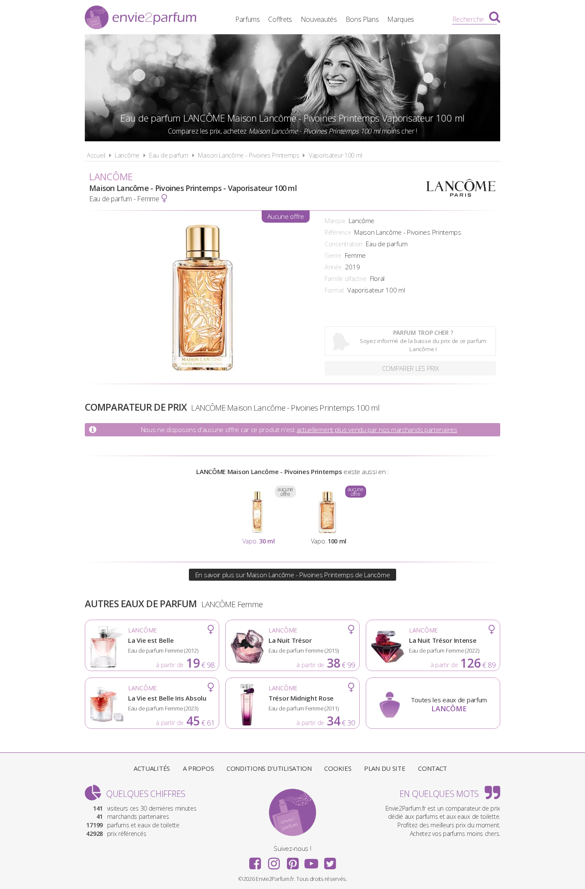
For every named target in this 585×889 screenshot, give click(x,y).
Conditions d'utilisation (269, 768)
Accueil (96, 155)
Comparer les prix (410, 368)
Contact (432, 768)
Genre (333, 255)
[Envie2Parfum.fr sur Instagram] (274, 861)
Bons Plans (362, 19)
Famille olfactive (346, 278)
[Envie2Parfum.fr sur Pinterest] (292, 861)
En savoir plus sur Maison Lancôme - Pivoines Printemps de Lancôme (292, 574)
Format (334, 290)
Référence (338, 232)
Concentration (343, 244)
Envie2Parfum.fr (140, 18)
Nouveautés (319, 19)
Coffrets (280, 19)
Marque (335, 221)
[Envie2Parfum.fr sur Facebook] (255, 861)
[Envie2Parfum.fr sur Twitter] (330, 861)
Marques (400, 19)
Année (333, 267)
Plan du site (384, 768)
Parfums (247, 19)
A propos (198, 768)
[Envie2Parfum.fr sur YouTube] (311, 861)
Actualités (152, 768)
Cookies (337, 768)
